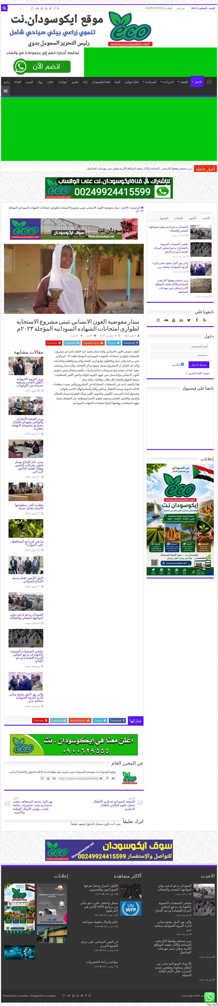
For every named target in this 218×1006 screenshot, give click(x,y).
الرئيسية (136, 207)
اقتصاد (184, 82)
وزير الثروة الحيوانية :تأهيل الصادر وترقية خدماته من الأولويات (30, 382)
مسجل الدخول (94, 824)
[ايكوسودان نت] (109, 30)
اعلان (50, 82)
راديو (7, 82)
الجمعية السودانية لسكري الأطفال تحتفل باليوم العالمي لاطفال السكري (114, 803)
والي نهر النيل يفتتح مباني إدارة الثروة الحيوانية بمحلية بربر (26, 697)
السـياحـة (151, 82)
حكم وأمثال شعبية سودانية (100, 922)
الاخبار (198, 82)
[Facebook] (54, 8)
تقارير (75, 82)
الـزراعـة (168, 82)
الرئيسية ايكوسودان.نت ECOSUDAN (209, 81)
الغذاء (17, 82)
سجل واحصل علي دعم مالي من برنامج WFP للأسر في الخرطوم (99, 906)
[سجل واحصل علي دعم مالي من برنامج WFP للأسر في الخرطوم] (130, 908)
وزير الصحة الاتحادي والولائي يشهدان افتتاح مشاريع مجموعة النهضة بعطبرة (27, 423)
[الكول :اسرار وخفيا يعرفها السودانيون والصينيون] (130, 891)
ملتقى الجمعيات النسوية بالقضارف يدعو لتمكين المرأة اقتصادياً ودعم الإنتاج (27, 656)
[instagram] (32, 8)
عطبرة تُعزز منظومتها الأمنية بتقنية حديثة (29, 506)
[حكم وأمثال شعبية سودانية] (130, 928)
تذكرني (176, 364)
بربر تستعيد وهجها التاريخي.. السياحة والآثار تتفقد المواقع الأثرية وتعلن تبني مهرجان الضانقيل (172, 946)
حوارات (62, 82)
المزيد (29, 82)
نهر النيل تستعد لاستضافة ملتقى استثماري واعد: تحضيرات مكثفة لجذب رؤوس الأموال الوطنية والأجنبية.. (32, 805)
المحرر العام (130, 335)
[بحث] (4, 8)
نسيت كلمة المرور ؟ (197, 373)
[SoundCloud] (37, 8)
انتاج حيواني (132, 82)
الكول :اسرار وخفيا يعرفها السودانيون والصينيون (101, 887)
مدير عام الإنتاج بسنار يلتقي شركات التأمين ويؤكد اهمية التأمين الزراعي (29, 466)
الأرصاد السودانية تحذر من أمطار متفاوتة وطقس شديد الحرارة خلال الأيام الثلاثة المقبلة (142, 168)
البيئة (117, 82)
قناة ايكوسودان (101, 82)
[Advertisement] (109, 129)
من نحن (180, 8)
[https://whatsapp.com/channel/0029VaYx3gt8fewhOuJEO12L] (109, 187)
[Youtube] (42, 8)
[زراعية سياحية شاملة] (42, 61)
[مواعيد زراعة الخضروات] (130, 965)
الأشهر (192, 218)
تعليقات (178, 218)
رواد (40, 82)
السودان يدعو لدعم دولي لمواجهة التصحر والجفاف (26, 616)
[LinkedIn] (46, 8)
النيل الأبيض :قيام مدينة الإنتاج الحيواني (27, 579)
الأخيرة (206, 218)
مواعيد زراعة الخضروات (102, 962)
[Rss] (58, 8)
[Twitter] (50, 8)
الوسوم (164, 218)
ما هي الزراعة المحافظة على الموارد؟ (27, 543)
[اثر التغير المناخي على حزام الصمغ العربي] (130, 948)
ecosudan (22, 995)
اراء (85, 82)
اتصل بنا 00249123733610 (158, 8)
